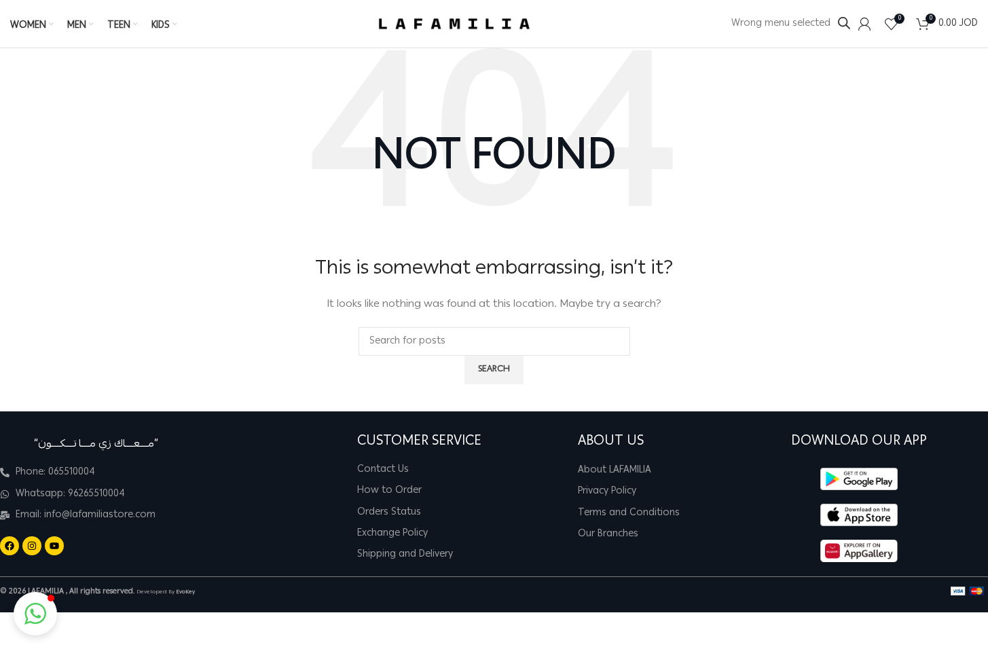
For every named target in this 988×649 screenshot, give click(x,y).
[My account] (864, 23)
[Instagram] (31, 545)
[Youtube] (54, 545)
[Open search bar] (844, 23)
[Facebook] (9, 545)
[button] (35, 613)
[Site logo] (454, 24)
